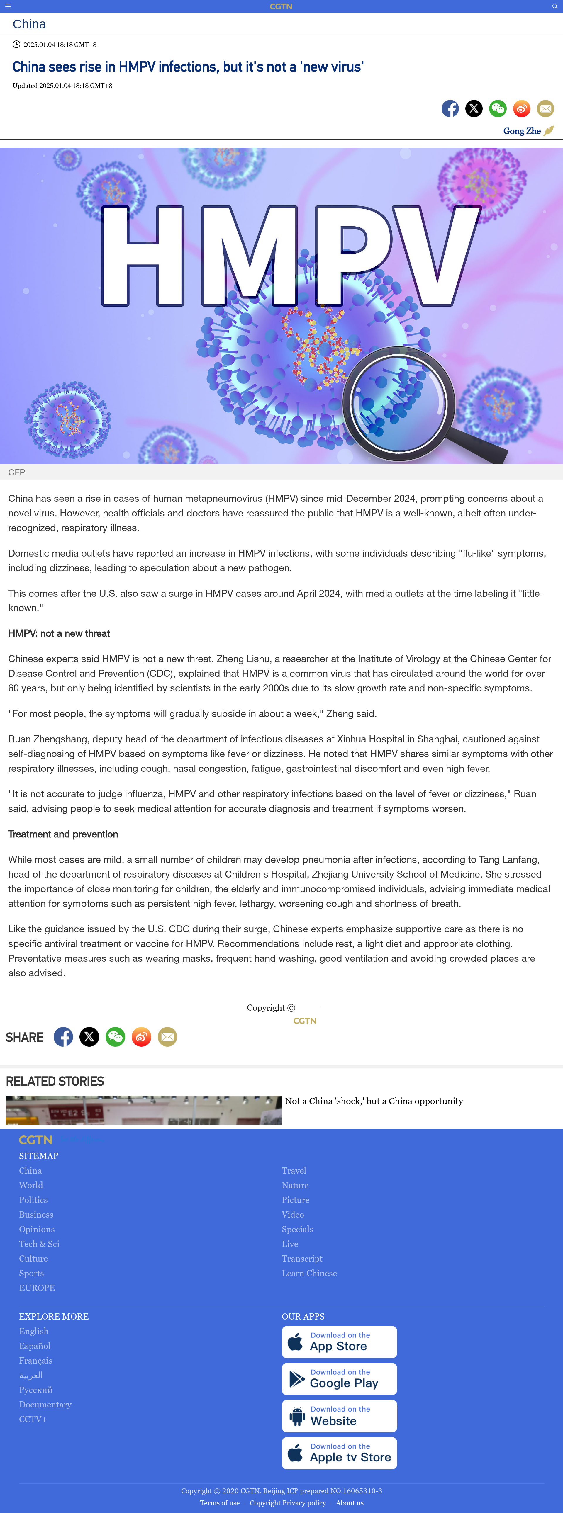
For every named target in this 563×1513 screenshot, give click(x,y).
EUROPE (37, 1288)
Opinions (37, 1229)
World (31, 1185)
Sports (31, 1273)
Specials (297, 1229)
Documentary (45, 1404)
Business (36, 1214)
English (34, 1331)
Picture (295, 1200)
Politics (33, 1200)
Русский (35, 1390)
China (30, 1170)
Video (293, 1214)
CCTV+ (33, 1419)
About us (350, 1503)
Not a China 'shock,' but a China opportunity (374, 1101)
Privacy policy (305, 1503)
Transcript (302, 1258)
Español (35, 1346)
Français (35, 1360)
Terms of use (221, 1503)
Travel (294, 1170)
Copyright (265, 1503)
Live (290, 1244)
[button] (8, 6)
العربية (31, 1375)
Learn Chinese (309, 1273)
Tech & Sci (39, 1244)
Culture (33, 1258)
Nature (295, 1185)
